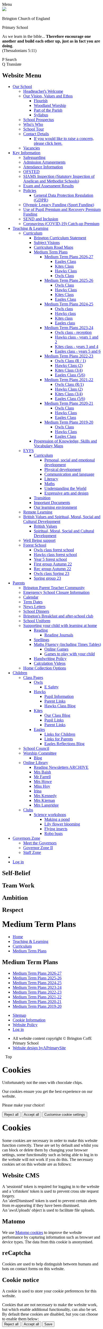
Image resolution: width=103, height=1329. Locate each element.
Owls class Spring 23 (51, 573)
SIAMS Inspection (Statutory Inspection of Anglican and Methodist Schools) (59, 178)
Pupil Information (59, 696)
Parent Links (54, 701)
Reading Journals (58, 635)
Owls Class (64, 275)
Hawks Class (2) (69, 365)
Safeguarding (34, 157)
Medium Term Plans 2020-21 (68, 403)
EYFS (28, 450)
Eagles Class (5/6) (70, 375)
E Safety (51, 687)
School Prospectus (38, 119)
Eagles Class (65, 261)
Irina (37, 791)
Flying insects (55, 829)
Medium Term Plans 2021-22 (68, 379)
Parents (19, 583)
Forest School (34, 545)
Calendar (30, 597)
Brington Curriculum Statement (60, 238)
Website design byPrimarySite (39, 1048)
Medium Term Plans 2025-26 (68, 280)
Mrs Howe (43, 781)
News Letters (34, 606)
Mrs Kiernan (44, 800)
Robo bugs (53, 833)
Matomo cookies (29, 1232)
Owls (38, 682)
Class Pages (33, 677)
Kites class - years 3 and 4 (76, 346)
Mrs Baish (42, 772)
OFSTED (31, 171)
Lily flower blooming (62, 824)
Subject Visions (47, 242)
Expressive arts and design (66, 493)
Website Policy (25, 1024)
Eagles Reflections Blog (64, 743)
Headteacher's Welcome (43, 91)
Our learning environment (55, 507)
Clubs (28, 810)
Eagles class (65, 323)
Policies (29, 190)
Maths (49, 483)
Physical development (62, 469)
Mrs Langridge (46, 805)
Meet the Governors (40, 843)
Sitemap (19, 1015)
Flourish (41, 100)
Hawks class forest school (55, 554)
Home (18, 937)
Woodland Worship (50, 105)
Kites (38, 710)
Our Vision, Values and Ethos (48, 96)
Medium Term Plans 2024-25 (68, 304)
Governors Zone (26, 838)
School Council (36, 748)
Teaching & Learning (30, 228)
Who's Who (33, 124)
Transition (42, 498)
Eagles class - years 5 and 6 (78, 351)
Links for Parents (58, 739)
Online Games (56, 649)
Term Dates (33, 602)
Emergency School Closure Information (56, 592)
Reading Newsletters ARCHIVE (61, 767)
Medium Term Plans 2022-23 (68, 356)
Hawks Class (66, 271)
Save (48, 1324)
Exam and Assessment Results (48, 186)
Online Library (35, 762)
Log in (18, 862)
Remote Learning (37, 512)
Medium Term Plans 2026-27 (68, 257)
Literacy (51, 479)
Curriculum (32, 233)
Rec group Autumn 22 (52, 569)
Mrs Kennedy (45, 795)
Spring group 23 (47, 578)
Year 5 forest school (50, 559)
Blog (38, 758)
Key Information (26, 152)
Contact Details (36, 134)
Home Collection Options (44, 668)
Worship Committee (40, 753)
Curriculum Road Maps (53, 247)
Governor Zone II (38, 847)
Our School (22, 86)
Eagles (39, 729)
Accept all (31, 1115)
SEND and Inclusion (40, 219)
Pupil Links (54, 720)
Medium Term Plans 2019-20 (68, 422)
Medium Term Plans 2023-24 (68, 327)
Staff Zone (32, 852)
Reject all (11, 1115)
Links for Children (59, 734)
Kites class (64, 318)
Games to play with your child (69, 654)
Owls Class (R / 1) (70, 361)
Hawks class (65, 313)
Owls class (64, 309)
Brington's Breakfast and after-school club (58, 616)
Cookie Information (29, 1020)
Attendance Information (43, 167)
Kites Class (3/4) (69, 370)
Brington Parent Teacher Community (54, 587)
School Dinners (36, 611)
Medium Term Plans (51, 252)
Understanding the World (65, 488)
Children (20, 673)
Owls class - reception (73, 332)
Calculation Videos (49, 663)
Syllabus (41, 115)
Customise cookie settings (64, 1115)
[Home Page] (4, 9)
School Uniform (36, 621)
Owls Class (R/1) (69, 384)
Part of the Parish (48, 110)
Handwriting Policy (50, 658)
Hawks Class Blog (60, 706)
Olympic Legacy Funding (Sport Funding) (58, 205)
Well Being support (39, 540)
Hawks (40, 691)
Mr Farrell (42, 777)
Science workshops (50, 814)
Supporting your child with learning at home (60, 625)
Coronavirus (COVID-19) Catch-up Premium (61, 223)
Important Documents (52, 502)
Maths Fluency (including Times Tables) (67, 644)
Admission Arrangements (44, 162)
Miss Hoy (42, 786)
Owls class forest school (54, 550)
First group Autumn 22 (53, 564)
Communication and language (69, 474)
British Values (45, 526)
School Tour (33, 129)
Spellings (41, 639)
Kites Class (64, 266)
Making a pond (57, 819)
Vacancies (31, 148)
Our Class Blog (57, 715)
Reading (41, 630)
